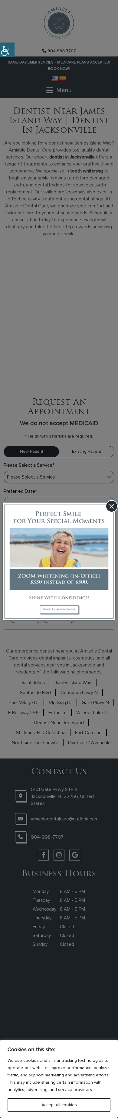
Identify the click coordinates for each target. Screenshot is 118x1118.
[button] (7, 50)
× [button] (112, 506)
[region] (59, 1079)
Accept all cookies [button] (59, 1105)
